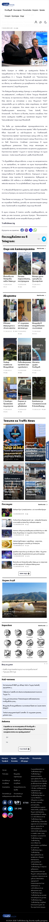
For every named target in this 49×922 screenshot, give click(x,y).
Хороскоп (7, 625)
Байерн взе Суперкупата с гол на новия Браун (29, 509)
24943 (16, 498)
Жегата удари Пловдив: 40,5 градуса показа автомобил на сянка (38, 365)
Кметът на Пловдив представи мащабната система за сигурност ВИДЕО (34, 449)
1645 (20, 334)
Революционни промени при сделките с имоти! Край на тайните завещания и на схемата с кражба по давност (24, 365)
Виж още (23, 573)
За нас (4, 770)
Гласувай (23, 749)
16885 (16, 459)
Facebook (22, 230)
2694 (44, 409)
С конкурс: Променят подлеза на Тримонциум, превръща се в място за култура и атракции (9, 404)
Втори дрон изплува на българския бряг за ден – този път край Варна (38, 279)
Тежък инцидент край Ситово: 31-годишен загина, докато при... (22, 713)
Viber (26, 230)
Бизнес (35, 10)
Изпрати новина (47, 450)
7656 (20, 412)
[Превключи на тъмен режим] (45, 22)
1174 (27, 556)
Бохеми (14, 761)
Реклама (5, 774)
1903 (20, 287)
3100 (35, 373)
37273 (35, 334)
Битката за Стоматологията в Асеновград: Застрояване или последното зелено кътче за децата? (40, 404)
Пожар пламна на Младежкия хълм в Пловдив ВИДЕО (8, 365)
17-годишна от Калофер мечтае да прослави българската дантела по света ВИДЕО (24, 326)
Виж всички (40, 248)
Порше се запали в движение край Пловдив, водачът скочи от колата (22, 404)
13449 (38, 498)
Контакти (6, 787)
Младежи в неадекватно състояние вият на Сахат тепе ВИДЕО (38, 326)
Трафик (5, 761)
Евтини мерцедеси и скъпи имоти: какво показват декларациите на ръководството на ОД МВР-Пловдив (11, 326)
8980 (20, 373)
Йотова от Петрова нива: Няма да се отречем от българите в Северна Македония (9, 279)
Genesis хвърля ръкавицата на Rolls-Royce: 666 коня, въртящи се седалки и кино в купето (30, 532)
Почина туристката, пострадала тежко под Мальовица (24, 279)
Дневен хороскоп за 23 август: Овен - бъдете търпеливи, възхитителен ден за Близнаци (29, 553)
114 (27, 546)
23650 (15, 331)
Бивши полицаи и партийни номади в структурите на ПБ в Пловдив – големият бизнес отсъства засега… (14, 486)
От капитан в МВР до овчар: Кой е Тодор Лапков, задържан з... (21, 686)
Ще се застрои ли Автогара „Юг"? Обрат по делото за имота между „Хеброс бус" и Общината (34, 488)
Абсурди (24, 761)
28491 (15, 616)
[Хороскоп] (24, 658)
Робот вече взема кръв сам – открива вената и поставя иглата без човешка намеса (30, 521)
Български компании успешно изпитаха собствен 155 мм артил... (24, 613)
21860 (38, 459)
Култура (15, 16)
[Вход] (36, 23)
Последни (7, 504)
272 (6, 287)
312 (27, 525)
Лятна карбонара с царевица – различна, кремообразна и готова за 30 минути (27, 542)
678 (35, 287)
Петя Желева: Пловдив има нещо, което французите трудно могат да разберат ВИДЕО (14, 450)
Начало (5, 758)
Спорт (7, 16)
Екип (15, 770)
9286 (6, 373)
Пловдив (8, 10)
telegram (30, 230)
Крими (42, 10)
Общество (24, 758)
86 (27, 514)
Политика (27, 10)
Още (22, 16)
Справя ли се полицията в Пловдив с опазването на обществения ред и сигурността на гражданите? (19, 729)
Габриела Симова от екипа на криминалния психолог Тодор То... (22, 693)
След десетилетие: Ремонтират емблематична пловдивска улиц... (21, 700)
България (17, 10)
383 (27, 535)
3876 (6, 412)
